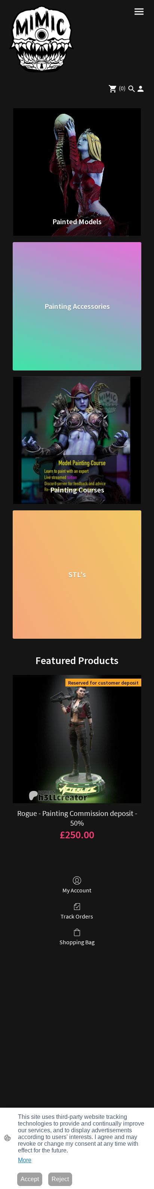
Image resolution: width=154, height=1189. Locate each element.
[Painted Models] (77, 158)
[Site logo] (41, 39)
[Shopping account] (140, 88)
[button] (131, 88)
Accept (30, 1179)
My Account (76, 890)
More (24, 1160)
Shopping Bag (77, 942)
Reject (60, 1179)
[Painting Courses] (77, 427)
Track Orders (77, 916)
